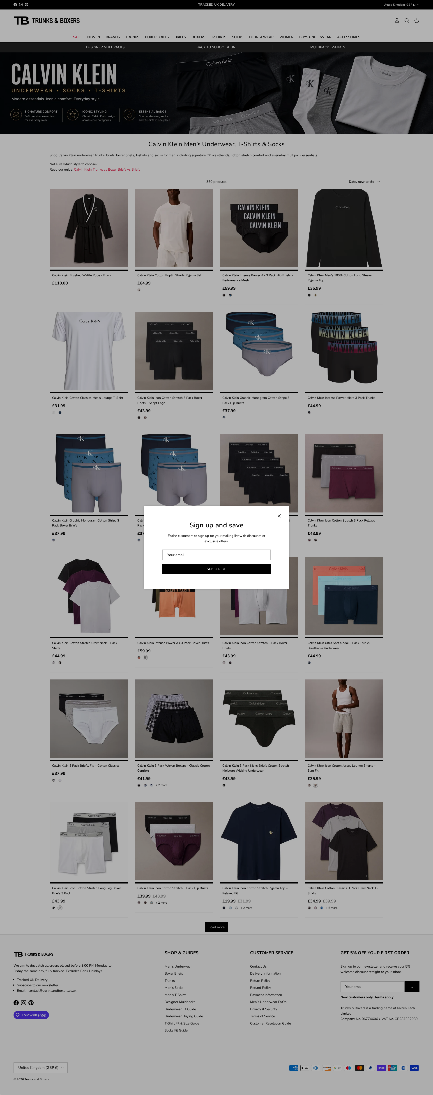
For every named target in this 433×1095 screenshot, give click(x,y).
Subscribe (216, 569)
